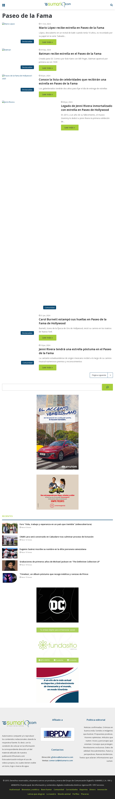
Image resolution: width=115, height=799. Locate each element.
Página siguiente (99, 742)
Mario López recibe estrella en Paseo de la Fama (71, 28)
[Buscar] (107, 754)
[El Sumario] (57, 5)
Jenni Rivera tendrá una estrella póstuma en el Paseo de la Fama (83, 535)
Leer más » (47, 42)
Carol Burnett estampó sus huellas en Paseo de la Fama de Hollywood (87, 321)
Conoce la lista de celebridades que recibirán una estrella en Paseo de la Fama (72, 81)
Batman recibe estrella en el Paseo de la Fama (70, 53)
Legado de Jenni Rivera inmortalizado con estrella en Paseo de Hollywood (86, 108)
